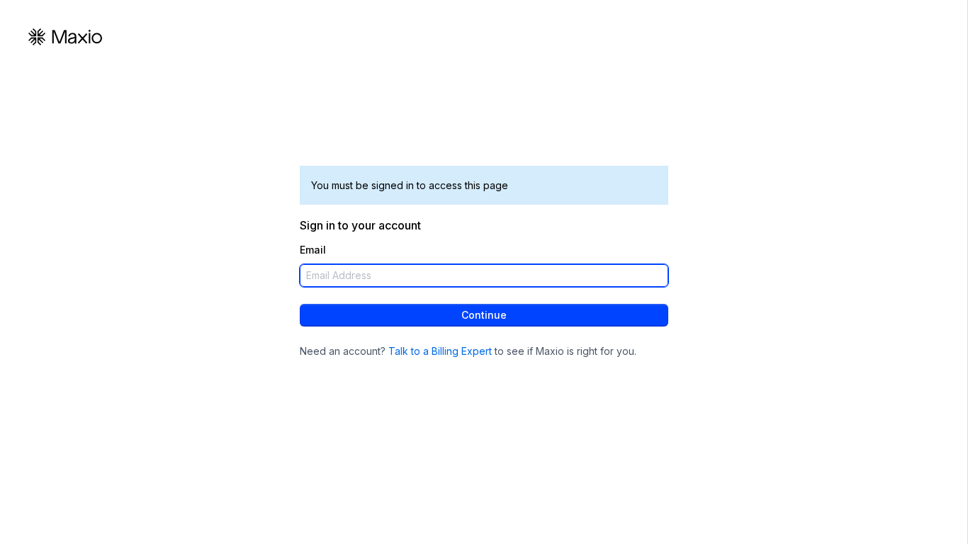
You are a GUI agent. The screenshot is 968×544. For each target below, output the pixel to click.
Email (313, 250)
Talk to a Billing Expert (440, 351)
